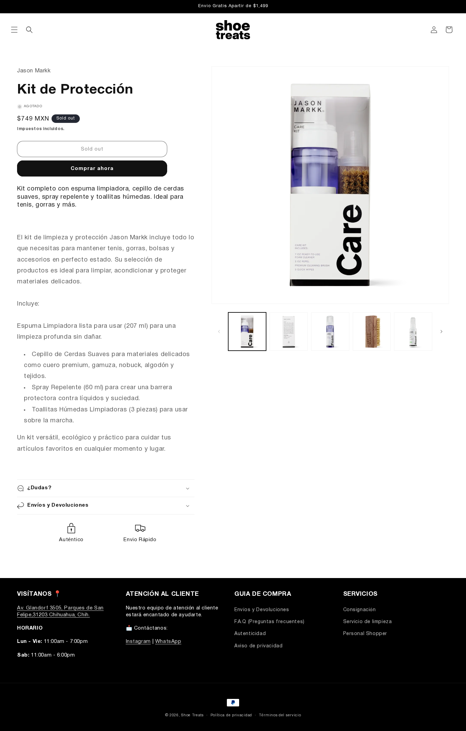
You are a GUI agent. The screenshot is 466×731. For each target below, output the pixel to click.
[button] (14, 29)
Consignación (359, 610)
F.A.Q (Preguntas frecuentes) (269, 622)
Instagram (138, 641)
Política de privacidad (231, 715)
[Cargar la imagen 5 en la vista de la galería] (413, 331)
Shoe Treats (192, 715)
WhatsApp (168, 641)
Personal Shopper (365, 634)
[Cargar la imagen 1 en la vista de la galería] (247, 331)
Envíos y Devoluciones (261, 610)
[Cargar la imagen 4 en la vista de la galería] (372, 331)
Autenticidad (250, 634)
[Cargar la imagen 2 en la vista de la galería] (289, 331)
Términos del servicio (280, 715)
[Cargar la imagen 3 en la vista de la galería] (330, 331)
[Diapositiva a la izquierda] (219, 331)
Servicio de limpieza (367, 622)
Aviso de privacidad (258, 646)
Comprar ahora (92, 168)
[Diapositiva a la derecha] (441, 331)
